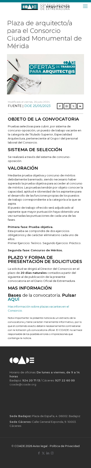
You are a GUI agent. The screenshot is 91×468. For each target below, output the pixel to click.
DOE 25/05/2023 (37, 106)
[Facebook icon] (38, 453)
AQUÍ (13, 299)
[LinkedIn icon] (47, 453)
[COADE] (45, 6)
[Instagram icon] (52, 453)
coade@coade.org (23, 384)
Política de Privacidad (65, 446)
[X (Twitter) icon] (43, 453)
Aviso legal (40, 446)
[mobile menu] (85, 6)
